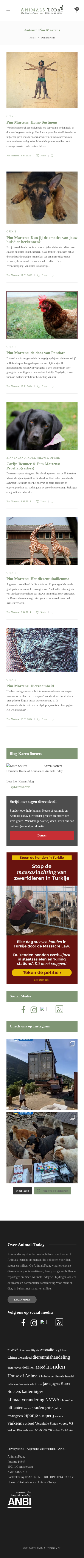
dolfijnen (28, 1367)
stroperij (46, 1415)
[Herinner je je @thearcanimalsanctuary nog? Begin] (42, 1074)
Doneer (42, 835)
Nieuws (42, 457)
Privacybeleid (16, 1448)
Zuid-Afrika (67, 1430)
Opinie (11, 116)
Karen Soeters (53, 766)
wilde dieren (43, 1430)
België (58, 1350)
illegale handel (64, 1376)
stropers (59, 1416)
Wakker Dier (15, 1430)
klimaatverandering (26, 1399)
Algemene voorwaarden (41, 1448)
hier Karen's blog (23, 781)
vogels (63, 1423)
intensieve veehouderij (25, 1384)
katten (27, 1391)
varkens (15, 1423)
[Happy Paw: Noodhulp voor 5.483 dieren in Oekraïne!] (42, 1147)
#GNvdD (14, 1350)
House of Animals (30, 771)
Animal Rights (30, 1350)
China (12, 1357)
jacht (47, 1383)
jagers (56, 1384)
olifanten (15, 1407)
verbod (28, 1423)
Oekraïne (67, 1400)
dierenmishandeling (51, 1357)
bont (64, 1350)
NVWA (52, 1399)
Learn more (22, 1299)
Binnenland (16, 457)
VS (71, 1423)
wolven (56, 1430)
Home (33, 37)
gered (40, 1367)
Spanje (31, 1415)
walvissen (28, 1430)
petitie (49, 1408)
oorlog (27, 1408)
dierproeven (15, 1367)
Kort (31, 457)
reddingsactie (15, 1416)
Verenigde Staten (46, 1423)
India (10, 1384)
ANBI (61, 1448)
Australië (47, 1350)
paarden (38, 1408)
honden (55, 1366)
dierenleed (25, 1357)
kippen (39, 1392)
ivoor (39, 1384)
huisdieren (47, 1376)
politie (58, 1408)
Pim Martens (12, 155)
